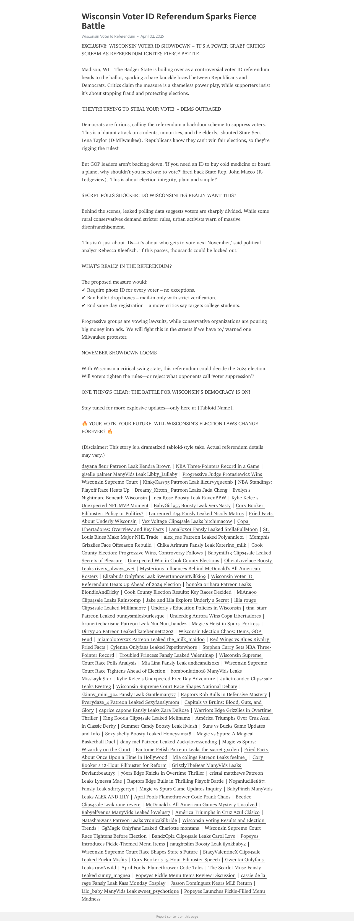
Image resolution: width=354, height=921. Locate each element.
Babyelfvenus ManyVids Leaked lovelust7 (126, 812)
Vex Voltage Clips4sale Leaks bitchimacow (187, 521)
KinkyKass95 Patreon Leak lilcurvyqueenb (188, 482)
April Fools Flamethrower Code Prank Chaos (182, 797)
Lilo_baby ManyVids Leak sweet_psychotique (130, 891)
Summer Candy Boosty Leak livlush (159, 726)
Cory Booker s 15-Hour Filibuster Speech (176, 860)
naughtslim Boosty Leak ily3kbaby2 (208, 844)
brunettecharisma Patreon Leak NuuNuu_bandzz (134, 624)
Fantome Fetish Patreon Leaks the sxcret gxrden (187, 749)
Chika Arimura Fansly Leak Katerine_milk (201, 545)
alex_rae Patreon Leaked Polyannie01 (204, 537)
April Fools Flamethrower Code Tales (162, 868)
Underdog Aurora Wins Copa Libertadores (215, 616)
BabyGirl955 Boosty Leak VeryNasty (192, 505)
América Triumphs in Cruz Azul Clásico (217, 812)
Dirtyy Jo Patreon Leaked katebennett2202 (127, 631)
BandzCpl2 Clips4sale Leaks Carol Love (193, 836)
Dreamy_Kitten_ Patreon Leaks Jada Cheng (181, 490)
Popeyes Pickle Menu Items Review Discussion (186, 875)
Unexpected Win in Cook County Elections (173, 560)
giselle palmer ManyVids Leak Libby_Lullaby (129, 474)
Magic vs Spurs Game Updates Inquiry (180, 789)
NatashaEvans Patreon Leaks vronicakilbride (129, 820)
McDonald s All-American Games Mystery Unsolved (201, 804)
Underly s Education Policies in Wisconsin (196, 608)
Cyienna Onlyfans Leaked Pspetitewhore (153, 647)
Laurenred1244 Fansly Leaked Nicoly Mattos (196, 513)
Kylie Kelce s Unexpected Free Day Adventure (166, 679)
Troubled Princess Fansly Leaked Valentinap (166, 655)
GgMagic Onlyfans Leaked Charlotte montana (150, 828)
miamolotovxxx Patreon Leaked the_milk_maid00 (151, 639)
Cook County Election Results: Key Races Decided (177, 592)
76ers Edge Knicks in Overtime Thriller (162, 773)
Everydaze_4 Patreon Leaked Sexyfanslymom (130, 702)
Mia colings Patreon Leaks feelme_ (210, 757)
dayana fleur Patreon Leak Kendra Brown (126, 466)
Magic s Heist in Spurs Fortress (225, 624)
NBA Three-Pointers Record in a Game (217, 466)
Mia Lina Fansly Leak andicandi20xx (180, 663)
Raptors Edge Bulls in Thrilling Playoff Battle (175, 781)
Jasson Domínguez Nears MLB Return (211, 883)
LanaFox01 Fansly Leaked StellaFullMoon (213, 529)
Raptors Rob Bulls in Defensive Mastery (224, 694)
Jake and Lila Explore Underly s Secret (187, 600)
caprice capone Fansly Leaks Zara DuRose (144, 710)
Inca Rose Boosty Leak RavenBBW (189, 498)
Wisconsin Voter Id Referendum (108, 36)
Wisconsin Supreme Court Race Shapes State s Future (140, 852)
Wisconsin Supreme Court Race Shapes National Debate (176, 686)
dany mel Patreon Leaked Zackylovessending (168, 742)
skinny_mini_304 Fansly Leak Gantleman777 (129, 694)
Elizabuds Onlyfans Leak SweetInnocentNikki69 (154, 576)
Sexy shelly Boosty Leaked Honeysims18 (148, 734)
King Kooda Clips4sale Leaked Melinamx (146, 718)
